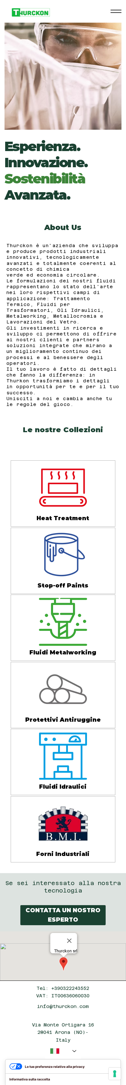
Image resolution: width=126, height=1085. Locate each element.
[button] (63, 915)
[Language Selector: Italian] (63, 1051)
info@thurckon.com (63, 1006)
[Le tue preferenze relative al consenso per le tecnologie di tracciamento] (115, 1074)
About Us (62, 227)
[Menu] (115, 11)
